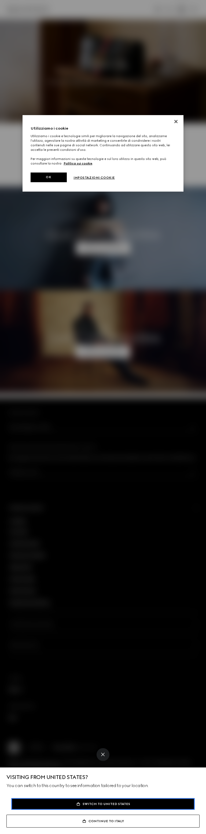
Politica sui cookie (78, 163)
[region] (103, 153)
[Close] (103, 754)
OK (48, 177)
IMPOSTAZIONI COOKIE (94, 178)
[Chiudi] (176, 121)
